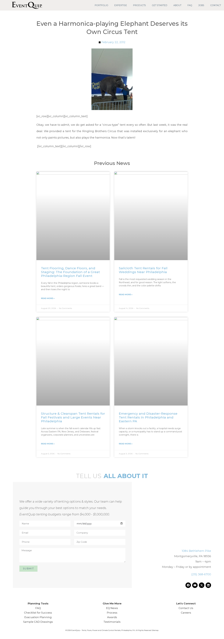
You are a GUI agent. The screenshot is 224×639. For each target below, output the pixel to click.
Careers (186, 612)
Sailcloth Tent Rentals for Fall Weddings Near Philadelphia (143, 270)
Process (112, 612)
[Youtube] (195, 585)
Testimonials (112, 621)
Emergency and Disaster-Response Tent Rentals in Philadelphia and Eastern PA (148, 417)
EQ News (112, 608)
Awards (112, 617)
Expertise (120, 5)
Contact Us (186, 608)
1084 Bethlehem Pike (196, 551)
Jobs (201, 5)
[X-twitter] (201, 585)
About (177, 5)
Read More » (48, 298)
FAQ (189, 5)
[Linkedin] (208, 585)
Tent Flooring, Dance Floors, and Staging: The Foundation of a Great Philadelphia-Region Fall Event (70, 272)
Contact (215, 5)
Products (139, 5)
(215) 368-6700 (201, 574)
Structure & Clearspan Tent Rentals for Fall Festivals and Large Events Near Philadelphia (73, 417)
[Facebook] (188, 585)
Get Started (159, 5)
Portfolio (101, 5)
